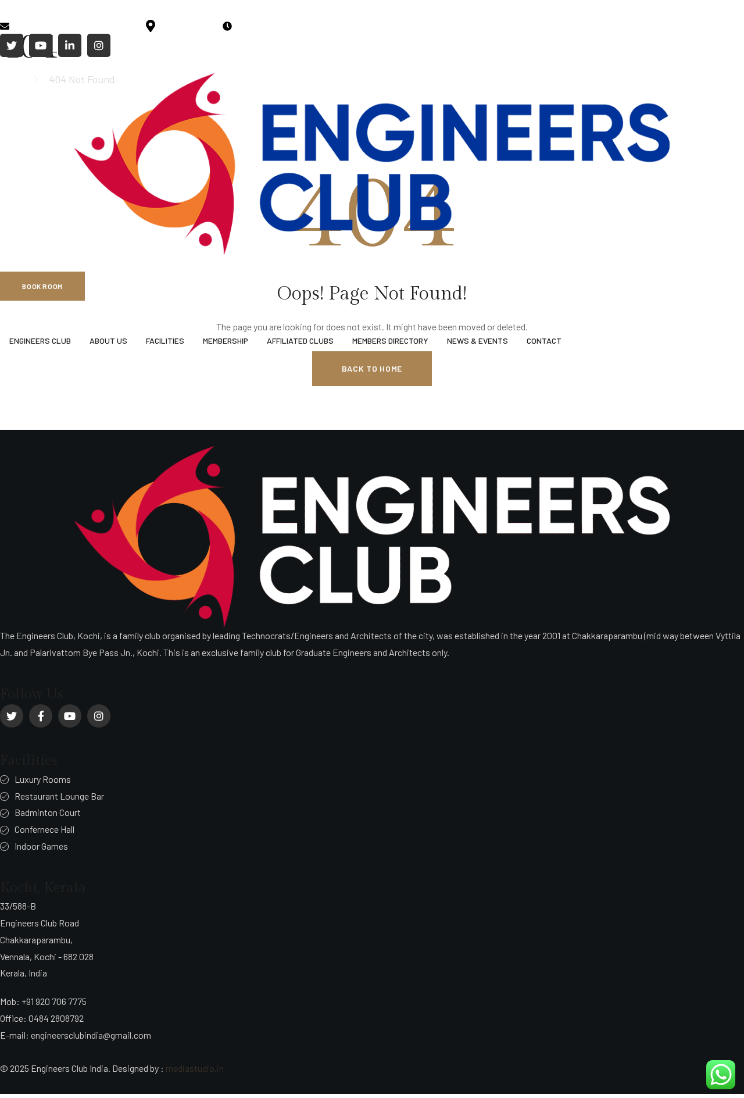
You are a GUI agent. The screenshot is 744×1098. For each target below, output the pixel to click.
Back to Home (372, 368)
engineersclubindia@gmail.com (74, 24)
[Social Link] (11, 45)
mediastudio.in (195, 1068)
